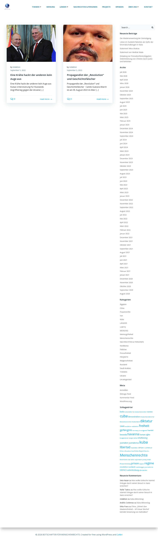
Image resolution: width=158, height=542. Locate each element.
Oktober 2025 (125, 95)
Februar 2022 (125, 230)
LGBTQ (123, 327)
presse (148, 459)
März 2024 (124, 151)
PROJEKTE (106, 7)
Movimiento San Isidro (127, 459)
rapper (141, 464)
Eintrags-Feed (125, 394)
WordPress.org (126, 401)
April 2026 (124, 79)
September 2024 (126, 136)
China (122, 308)
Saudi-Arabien (125, 368)
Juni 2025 (123, 109)
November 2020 (126, 282)
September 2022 (126, 207)
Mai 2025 (123, 113)
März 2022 (124, 226)
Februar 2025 (125, 121)
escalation (128, 426)
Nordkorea (124, 346)
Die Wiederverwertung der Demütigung (135, 38)
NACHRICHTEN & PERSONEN (85, 7)
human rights (145, 434)
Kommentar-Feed (127, 397)
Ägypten (123, 304)
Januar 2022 (124, 233)
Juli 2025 (123, 106)
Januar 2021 (124, 275)
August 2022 (125, 211)
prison (135, 463)
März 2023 (124, 192)
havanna (133, 434)
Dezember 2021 (126, 237)
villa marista (143, 470)
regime (149, 463)
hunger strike (133, 438)
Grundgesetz (143, 430)
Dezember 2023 (126, 158)
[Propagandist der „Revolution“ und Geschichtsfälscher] (87, 43)
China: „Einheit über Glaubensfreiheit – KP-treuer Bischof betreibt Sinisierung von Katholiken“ (134, 509)
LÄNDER (63, 7)
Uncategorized (125, 379)
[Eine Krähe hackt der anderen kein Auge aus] (31, 43)
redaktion (16, 67)
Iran (121, 315)
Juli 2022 (123, 215)
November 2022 (126, 203)
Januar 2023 (124, 196)
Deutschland (136, 422)
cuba (124, 416)
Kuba (122, 319)
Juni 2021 (123, 260)
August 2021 (125, 252)
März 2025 (124, 117)
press (144, 459)
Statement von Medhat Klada (131, 52)
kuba (143, 442)
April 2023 (124, 188)
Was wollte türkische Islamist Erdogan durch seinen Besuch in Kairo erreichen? (137, 483)
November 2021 (126, 241)
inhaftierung (142, 438)
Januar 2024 (124, 155)
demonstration (134, 416)
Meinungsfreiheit (126, 334)
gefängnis (126, 430)
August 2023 (125, 173)
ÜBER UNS (132, 7)
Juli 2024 (123, 140)
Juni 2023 (123, 181)
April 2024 (124, 147)
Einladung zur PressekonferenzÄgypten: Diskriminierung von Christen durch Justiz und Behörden (136, 59)
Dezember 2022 (126, 200)
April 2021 (124, 263)
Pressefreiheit (125, 353)
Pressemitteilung (125, 464)
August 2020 (125, 294)
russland (131, 467)
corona (149, 412)
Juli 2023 (123, 177)
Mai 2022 (123, 218)
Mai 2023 (123, 185)
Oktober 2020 (125, 286)
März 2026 (124, 83)
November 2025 (126, 91)
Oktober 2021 (125, 245)
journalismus (134, 443)
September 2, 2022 (74, 70)
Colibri (120, 534)
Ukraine (123, 376)
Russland (123, 364)
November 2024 (126, 132)
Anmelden (124, 390)
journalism (124, 443)
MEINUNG (51, 7)
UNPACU (123, 470)
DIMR (122, 426)
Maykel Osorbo (144, 451)
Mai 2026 (123, 76)
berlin (122, 412)
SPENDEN (119, 7)
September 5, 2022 (18, 70)
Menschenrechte (126, 338)
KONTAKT (148, 7)
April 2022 (124, 222)
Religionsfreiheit (126, 360)
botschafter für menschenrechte (135, 412)
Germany (135, 430)
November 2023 (126, 162)
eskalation (135, 426)
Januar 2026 (124, 87)
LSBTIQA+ (141, 448)
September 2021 (126, 249)
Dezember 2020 (126, 279)
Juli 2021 (123, 256)
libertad (125, 447)
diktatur (146, 421)
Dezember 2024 (126, 128)
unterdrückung (133, 470)
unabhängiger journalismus (144, 467)
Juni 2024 (123, 143)
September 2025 (126, 98)
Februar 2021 (125, 271)
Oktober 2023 (125, 166)
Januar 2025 (124, 125)
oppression (138, 459)
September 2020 (126, 290)
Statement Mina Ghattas (129, 48)
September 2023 (126, 170)
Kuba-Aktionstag (136, 499)
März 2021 (124, 267)
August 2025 (125, 102)
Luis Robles (135, 451)
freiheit (144, 426)
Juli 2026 (123, 72)
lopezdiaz (134, 448)
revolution (124, 467)
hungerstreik (124, 438)
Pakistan (123, 349)
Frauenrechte (125, 312)
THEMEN (35, 7)
